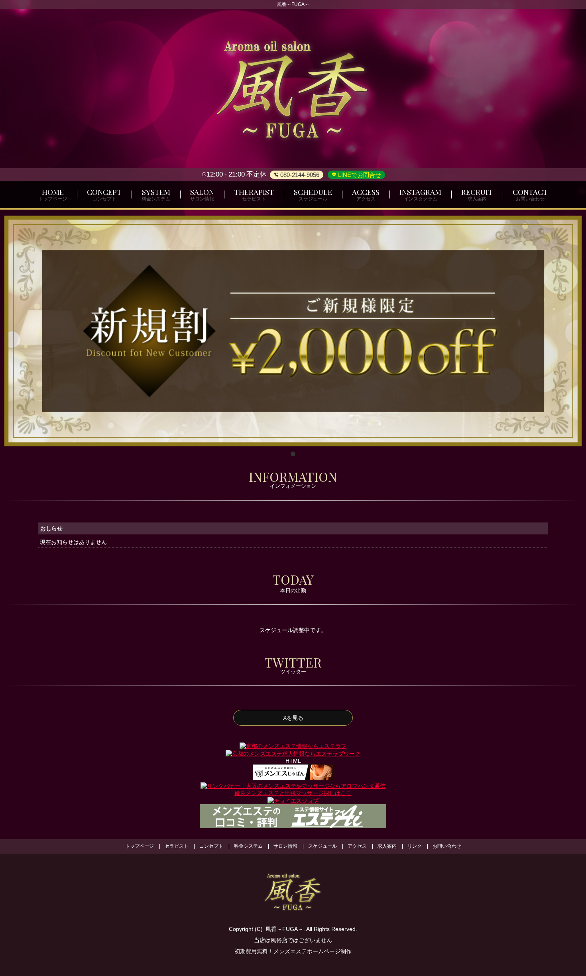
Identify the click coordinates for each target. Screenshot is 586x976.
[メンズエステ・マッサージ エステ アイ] (293, 816)
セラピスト (177, 846)
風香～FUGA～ (284, 929)
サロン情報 (285, 846)
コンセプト (211, 846)
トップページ (139, 846)
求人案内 (387, 846)
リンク (414, 846)
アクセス (357, 846)
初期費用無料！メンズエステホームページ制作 (293, 951)
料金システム (248, 846)
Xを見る (293, 718)
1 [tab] (293, 454)
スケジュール (322, 846)
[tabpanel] (293, 331)
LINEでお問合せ (358, 174)
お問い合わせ (447, 846)
